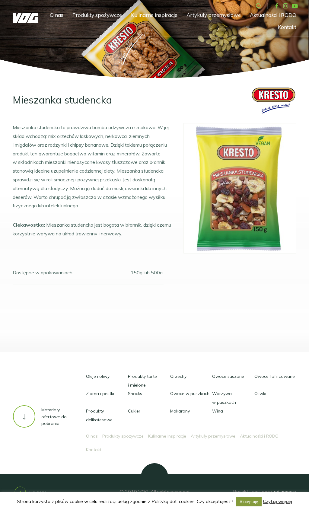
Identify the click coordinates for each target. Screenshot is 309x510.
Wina (217, 411)
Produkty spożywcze (97, 15)
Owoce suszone (228, 376)
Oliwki (260, 393)
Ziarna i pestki (100, 393)
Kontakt (287, 27)
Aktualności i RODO (273, 15)
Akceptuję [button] (249, 501)
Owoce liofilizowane (274, 376)
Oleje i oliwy (98, 376)
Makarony (180, 411)
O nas (56, 15)
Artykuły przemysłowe (213, 15)
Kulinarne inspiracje (154, 15)
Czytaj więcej (277, 501)
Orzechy (178, 376)
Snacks (135, 393)
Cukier (134, 411)
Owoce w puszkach (189, 393)
